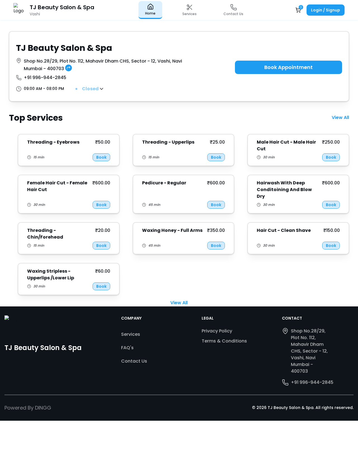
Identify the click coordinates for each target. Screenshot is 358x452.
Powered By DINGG (27, 407)
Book (101, 157)
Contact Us (134, 361)
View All (340, 117)
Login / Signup (325, 10)
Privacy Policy (217, 331)
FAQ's (127, 347)
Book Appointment (288, 67)
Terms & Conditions (224, 341)
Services (130, 334)
